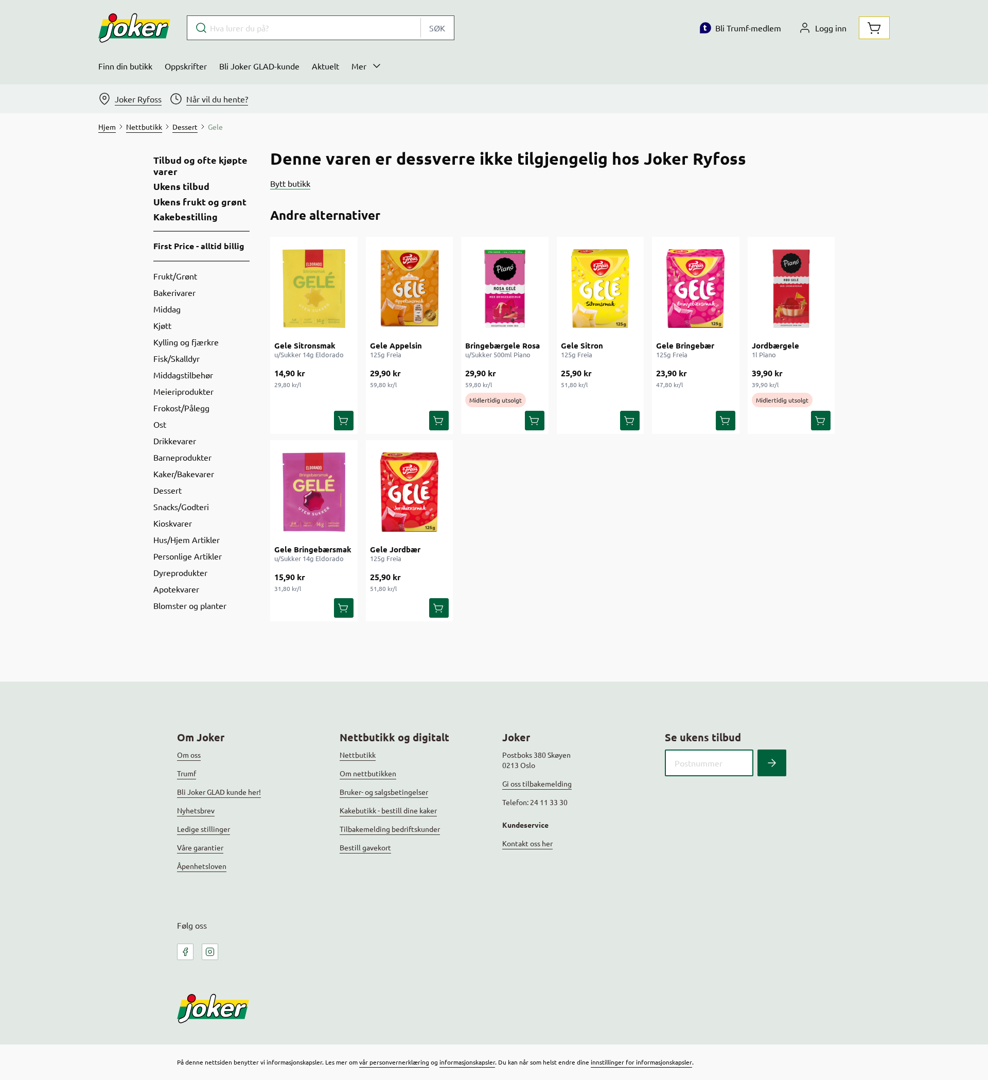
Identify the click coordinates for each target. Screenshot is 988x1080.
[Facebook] (185, 952)
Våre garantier (200, 847)
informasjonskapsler (467, 1062)
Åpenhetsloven (201, 865)
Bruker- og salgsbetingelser (384, 791)
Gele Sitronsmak (305, 345)
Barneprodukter (182, 457)
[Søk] (771, 763)
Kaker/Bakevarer (183, 473)
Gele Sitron (582, 345)
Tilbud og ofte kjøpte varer (200, 165)
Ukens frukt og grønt (199, 201)
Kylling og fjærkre (186, 342)
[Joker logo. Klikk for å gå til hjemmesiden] (134, 27)
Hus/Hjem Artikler (186, 539)
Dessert (167, 490)
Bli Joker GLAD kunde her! (219, 791)
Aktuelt (325, 66)
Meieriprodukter (183, 391)
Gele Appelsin (396, 345)
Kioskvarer (172, 523)
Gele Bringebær (685, 345)
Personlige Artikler (187, 556)
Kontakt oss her (527, 843)
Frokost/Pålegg (181, 408)
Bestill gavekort (365, 847)
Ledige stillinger (203, 828)
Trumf (186, 773)
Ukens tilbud (181, 186)
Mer (358, 66)
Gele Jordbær (395, 549)
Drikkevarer (174, 441)
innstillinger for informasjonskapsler (641, 1062)
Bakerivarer (174, 292)
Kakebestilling (185, 216)
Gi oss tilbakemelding (537, 783)
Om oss (189, 754)
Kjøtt (162, 325)
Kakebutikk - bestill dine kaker (388, 810)
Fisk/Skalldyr (176, 358)
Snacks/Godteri (181, 506)
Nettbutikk (358, 754)
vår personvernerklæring (394, 1062)
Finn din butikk (125, 66)
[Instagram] (210, 952)
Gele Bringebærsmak (312, 549)
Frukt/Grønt (175, 276)
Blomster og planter (189, 605)
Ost (159, 424)
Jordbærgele (775, 345)
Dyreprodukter (180, 572)
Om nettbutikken (368, 773)
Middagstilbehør (183, 375)
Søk (437, 28)
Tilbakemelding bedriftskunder (390, 828)
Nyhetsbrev (196, 810)
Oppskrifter (186, 66)
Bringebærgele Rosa (502, 345)
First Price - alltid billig (198, 245)
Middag (167, 309)
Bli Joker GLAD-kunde (259, 66)
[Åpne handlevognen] (874, 27)
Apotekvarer (176, 589)
